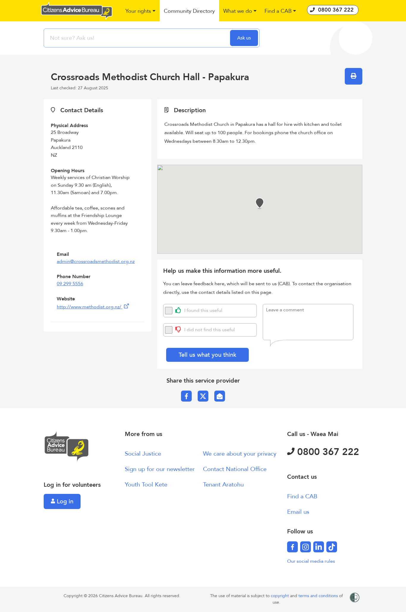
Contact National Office (235, 469)
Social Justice (143, 454)
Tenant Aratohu (223, 485)
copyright (280, 596)
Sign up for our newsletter (160, 469)
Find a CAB (302, 496)
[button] (141, 11)
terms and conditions (318, 596)
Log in (64, 501)
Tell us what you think (207, 355)
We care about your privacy (239, 454)
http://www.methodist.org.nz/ (89, 307)
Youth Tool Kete (146, 485)
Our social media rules (311, 561)
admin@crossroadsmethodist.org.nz (96, 261)
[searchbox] (137, 38)
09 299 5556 (70, 283)
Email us (298, 512)
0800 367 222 (327, 452)
